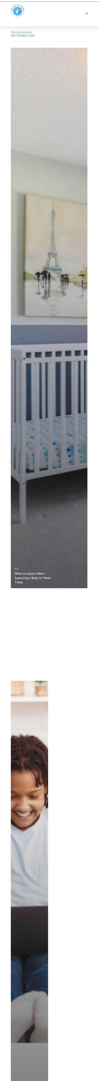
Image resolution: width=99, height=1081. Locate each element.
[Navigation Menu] (86, 13)
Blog (17, 568)
